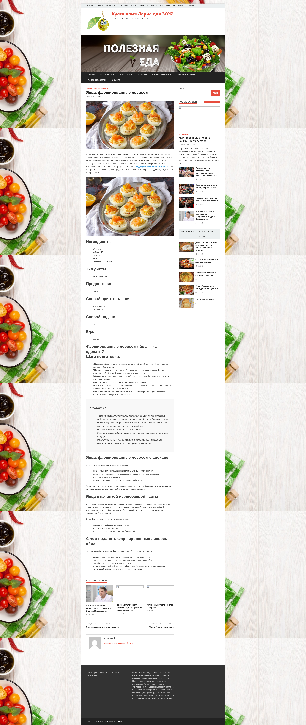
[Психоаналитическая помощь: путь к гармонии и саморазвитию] (130, 587)
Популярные (187, 231)
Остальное (133, 6)
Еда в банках (184, 134)
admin (100, 97)
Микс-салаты (123, 6)
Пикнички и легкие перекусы (97, 88)
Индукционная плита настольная (152, 167)
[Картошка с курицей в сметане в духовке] (186, 273)
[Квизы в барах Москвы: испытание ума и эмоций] (186, 199)
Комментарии (206, 231)
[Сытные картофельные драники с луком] (186, 260)
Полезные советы (178, 6)
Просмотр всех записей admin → (118, 643)
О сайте (191, 6)
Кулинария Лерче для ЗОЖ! (142, 14)
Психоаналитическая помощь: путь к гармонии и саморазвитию (129, 607)
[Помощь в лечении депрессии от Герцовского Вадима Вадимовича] (99, 603)
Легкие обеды (110, 6)
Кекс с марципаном (204, 299)
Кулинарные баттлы (163, 6)
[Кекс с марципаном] (186, 300)
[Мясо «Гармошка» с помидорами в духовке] (186, 286)
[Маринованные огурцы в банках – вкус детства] (199, 108)
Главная (100, 6)
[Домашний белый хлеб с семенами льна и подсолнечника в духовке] (186, 243)
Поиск (181, 89)
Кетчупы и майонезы (146, 6)
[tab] (188, 231)
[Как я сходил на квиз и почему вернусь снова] (186, 185)
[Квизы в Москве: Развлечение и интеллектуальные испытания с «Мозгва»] (186, 168)
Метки (202, 236)
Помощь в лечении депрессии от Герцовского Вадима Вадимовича (99, 608)
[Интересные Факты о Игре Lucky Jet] (160, 587)
